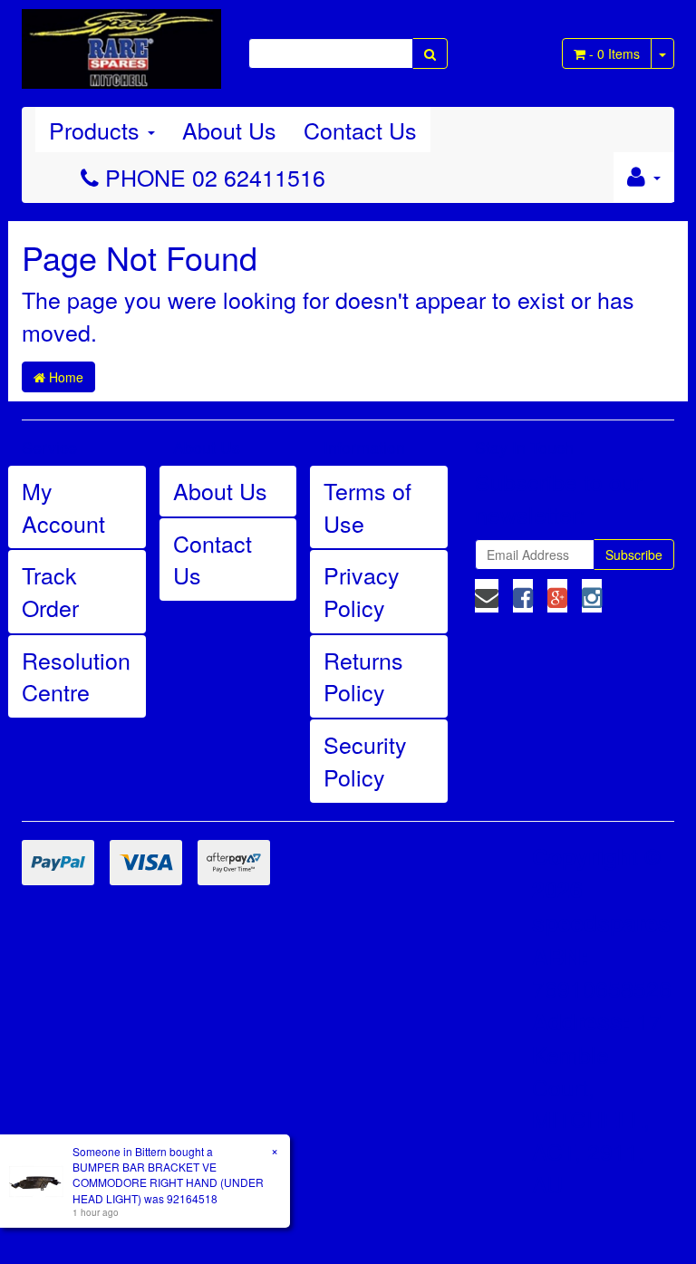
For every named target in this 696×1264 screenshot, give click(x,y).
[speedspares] (121, 40)
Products (97, 129)
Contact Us (360, 129)
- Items (614, 53)
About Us (229, 129)
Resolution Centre (76, 676)
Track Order (50, 590)
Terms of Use (367, 506)
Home (64, 377)
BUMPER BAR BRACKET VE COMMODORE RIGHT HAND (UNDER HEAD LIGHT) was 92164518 (168, 1182)
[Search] (430, 53)
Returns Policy (363, 676)
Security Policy (365, 760)
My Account (63, 506)
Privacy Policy (362, 590)
